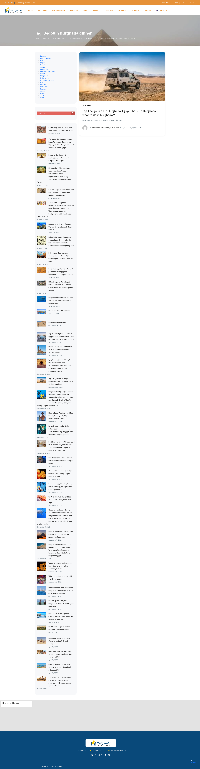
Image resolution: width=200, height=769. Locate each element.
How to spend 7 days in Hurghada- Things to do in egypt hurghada (61, 603)
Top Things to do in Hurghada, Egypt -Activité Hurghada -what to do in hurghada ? (60, 381)
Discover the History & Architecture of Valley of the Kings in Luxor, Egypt (59, 158)
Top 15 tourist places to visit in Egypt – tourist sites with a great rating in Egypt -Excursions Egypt (61, 336)
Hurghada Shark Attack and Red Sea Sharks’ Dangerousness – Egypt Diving (60, 300)
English (43, 63)
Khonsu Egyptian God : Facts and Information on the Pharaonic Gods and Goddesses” (61, 192)
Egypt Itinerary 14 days (57, 322)
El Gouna (135, 10)
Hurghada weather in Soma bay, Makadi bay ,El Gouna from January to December (60, 534)
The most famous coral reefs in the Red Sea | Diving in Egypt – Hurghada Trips (60, 474)
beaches (46, 39)
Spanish (43, 91)
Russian (43, 89)
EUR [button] (191, 3)
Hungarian (44, 69)
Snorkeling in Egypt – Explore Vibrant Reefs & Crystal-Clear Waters (60, 227)
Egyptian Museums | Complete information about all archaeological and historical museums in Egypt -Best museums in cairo (60, 365)
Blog (85, 10)
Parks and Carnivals (107, 39)
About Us (74, 10)
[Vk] (102, 755)
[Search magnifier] (73, 113)
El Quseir (122, 10)
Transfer (96, 10)
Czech (42, 60)
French (42, 65)
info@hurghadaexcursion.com (26, 3)
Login (176, 3)
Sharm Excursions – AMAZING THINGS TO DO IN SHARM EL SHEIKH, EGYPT (60, 350)
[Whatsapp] (109, 755)
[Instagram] (99, 755)
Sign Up (184, 3)
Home (30, 10)
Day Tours (42, 10)
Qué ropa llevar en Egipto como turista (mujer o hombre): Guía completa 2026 (60, 654)
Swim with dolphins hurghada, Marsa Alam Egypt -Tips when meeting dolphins (60, 487)
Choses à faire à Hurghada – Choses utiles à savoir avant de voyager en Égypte (60, 616)
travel (133, 39)
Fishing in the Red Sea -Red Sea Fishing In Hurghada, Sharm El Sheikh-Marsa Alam (60, 416)
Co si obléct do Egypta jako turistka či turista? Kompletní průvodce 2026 (59, 667)
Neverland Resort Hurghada (59, 311)
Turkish (42, 95)
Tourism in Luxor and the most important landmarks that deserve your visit (60, 566)
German (43, 67)
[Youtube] (105, 755)
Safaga (148, 10)
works (42, 98)
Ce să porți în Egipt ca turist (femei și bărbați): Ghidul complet (59, 641)
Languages (44, 76)
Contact (109, 10)
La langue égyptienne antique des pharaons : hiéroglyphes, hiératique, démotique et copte (61, 272)
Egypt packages (58, 10)
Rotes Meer (123, 39)
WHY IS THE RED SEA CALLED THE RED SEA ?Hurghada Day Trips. (59, 500)
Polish (42, 82)
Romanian (43, 85)
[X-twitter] (95, 755)
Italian (42, 74)
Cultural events (58, 39)
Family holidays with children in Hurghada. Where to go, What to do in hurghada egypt (60, 590)
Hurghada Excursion (75, 39)
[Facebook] (92, 755)
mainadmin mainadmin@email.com (104, 128)
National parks (91, 39)
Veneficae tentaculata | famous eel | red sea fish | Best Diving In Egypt (60, 461)
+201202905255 (165, 3)
